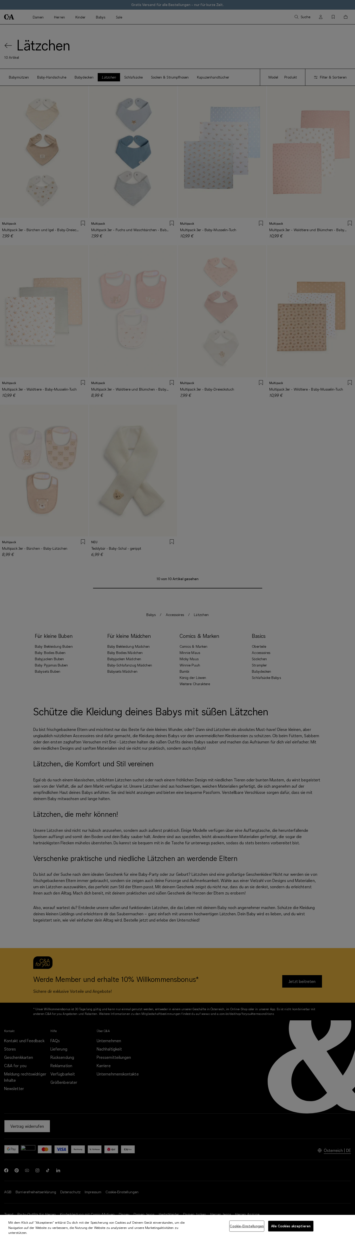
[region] (177, 1226)
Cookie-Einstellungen (247, 1226)
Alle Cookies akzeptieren (291, 1226)
